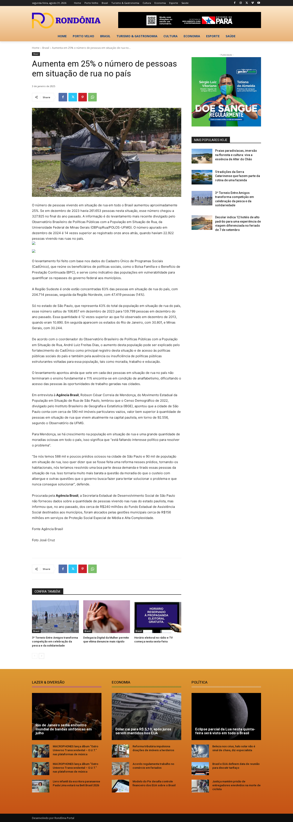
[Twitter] (246, 3)
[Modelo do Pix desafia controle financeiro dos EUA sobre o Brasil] (120, 786)
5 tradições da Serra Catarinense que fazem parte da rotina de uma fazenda (237, 176)
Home (35, 48)
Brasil (45, 48)
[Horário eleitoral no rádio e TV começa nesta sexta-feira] (157, 616)
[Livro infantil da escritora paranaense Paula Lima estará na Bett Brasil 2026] (40, 786)
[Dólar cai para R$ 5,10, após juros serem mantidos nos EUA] (146, 716)
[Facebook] (234, 3)
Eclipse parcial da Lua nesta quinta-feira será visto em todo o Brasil (225, 731)
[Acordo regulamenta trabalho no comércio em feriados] (120, 768)
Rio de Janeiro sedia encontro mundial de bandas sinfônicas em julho (64, 729)
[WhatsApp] (92, 97)
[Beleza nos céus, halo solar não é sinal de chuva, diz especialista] (200, 751)
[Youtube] (258, 3)
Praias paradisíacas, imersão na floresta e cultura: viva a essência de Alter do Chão (236, 155)
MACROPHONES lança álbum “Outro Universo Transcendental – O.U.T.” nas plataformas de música (75, 750)
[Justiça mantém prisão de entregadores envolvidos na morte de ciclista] (200, 786)
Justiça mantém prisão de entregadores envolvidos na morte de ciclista (236, 785)
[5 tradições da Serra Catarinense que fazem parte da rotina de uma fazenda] (202, 177)
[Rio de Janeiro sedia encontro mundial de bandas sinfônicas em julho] (66, 716)
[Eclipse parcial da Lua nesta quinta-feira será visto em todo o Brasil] (226, 716)
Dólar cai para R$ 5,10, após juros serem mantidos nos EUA (143, 731)
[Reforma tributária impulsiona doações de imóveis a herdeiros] (120, 751)
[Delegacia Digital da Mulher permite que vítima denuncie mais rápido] (106, 616)
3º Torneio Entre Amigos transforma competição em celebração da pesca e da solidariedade (55, 641)
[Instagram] (240, 3)
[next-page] (41, 656)
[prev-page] (34, 656)
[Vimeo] (252, 3)
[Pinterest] (82, 97)
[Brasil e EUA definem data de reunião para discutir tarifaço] (200, 768)
